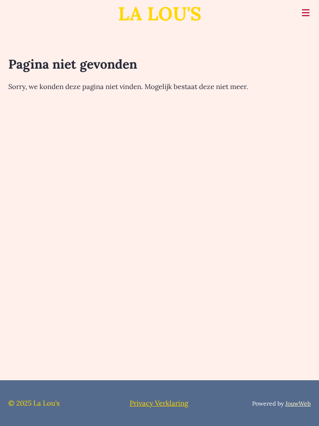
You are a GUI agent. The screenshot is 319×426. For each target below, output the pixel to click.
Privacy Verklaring (159, 403)
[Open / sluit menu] (306, 12)
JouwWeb (298, 403)
